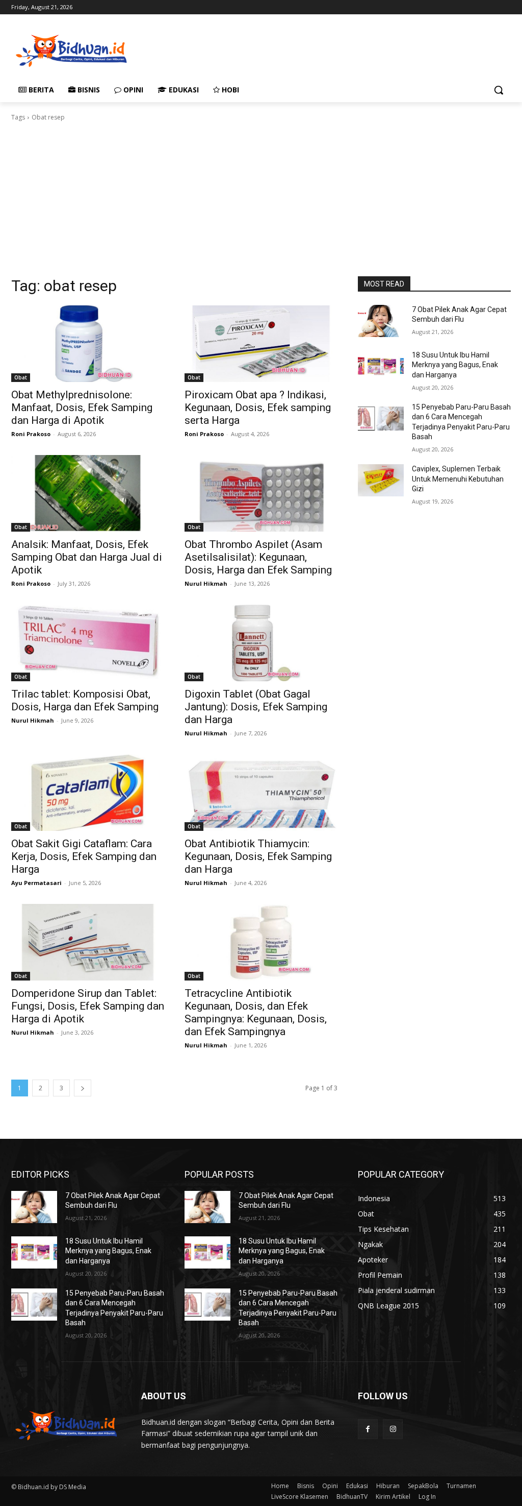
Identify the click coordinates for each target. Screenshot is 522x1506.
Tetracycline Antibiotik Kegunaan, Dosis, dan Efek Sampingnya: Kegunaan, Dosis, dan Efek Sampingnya (256, 1012)
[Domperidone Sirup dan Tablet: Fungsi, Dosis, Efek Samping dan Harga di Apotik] (87, 942)
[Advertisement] (250, 49)
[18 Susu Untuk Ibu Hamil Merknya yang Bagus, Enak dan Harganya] (381, 366)
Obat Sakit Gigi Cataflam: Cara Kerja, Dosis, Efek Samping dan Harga (83, 856)
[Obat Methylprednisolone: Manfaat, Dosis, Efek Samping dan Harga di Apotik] (87, 343)
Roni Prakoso (30, 434)
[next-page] (82, 1088)
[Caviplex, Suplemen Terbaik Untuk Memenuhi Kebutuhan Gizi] (381, 480)
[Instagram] (393, 1429)
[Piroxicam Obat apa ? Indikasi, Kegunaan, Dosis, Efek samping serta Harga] (261, 343)
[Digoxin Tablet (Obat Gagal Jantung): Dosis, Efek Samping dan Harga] (261, 643)
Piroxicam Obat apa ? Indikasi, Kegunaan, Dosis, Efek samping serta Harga (258, 407)
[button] (498, 90)
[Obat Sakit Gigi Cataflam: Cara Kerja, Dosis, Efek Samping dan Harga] (87, 792)
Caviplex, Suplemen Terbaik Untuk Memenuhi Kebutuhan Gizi (458, 479)
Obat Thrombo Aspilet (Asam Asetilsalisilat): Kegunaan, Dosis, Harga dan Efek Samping (258, 557)
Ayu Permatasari (36, 883)
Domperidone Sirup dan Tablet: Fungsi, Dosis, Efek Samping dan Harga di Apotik (87, 1006)
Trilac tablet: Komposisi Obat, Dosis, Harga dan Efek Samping (85, 700)
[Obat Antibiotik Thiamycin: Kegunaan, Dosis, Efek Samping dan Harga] (261, 792)
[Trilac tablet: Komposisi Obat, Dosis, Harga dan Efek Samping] (87, 643)
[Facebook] (368, 1429)
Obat (20, 377)
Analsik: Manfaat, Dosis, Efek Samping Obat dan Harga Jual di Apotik (86, 557)
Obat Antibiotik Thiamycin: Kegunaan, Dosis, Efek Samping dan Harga (258, 856)
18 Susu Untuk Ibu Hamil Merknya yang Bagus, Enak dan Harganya (455, 365)
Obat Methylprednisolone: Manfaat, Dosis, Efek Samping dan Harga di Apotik (81, 407)
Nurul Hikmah (206, 583)
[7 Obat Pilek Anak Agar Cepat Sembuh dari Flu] (381, 321)
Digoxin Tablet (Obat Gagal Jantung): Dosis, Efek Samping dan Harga (256, 707)
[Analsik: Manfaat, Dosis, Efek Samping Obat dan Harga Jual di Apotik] (87, 493)
